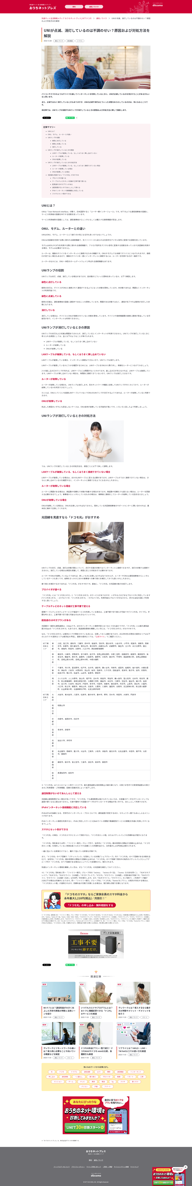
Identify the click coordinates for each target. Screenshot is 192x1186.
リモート (144, 1017)
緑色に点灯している (59, 141)
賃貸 (93, 1081)
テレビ (82, 1081)
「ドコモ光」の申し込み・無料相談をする (90, 905)
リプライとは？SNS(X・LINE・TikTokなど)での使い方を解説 (132, 1050)
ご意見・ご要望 (107, 1167)
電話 (103, 1081)
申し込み (52, 1077)
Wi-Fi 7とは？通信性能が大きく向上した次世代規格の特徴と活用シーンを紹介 (59, 1010)
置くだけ (135, 1081)
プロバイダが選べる (59, 178)
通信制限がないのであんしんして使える (66, 187)
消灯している (57, 147)
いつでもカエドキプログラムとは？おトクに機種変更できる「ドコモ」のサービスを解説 (97, 1010)
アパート (107, 1086)
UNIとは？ (51, 131)
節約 (74, 7)
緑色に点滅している (59, 144)
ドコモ (61, 1072)
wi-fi (98, 1072)
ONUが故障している (59, 159)
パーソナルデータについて (62, 1167)
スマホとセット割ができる (61, 194)
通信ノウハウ (94, 7)
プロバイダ (106, 1077)
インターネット (135, 1072)
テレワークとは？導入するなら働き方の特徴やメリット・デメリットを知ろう (134, 1010)
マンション (58, 1081)
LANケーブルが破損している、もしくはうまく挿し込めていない (74, 153)
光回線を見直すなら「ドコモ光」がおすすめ (63, 175)
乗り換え (93, 1077)
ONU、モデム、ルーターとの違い (59, 134)
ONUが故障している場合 (61, 172)
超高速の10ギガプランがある (62, 184)
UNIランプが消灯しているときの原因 (61, 150)
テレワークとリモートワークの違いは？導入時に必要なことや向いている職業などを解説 (59, 1051)
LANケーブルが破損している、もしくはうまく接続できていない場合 (76, 165)
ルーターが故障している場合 (62, 169)
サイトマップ (134, 1167)
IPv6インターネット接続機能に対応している (67, 190)
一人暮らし (79, 1077)
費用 (108, 1072)
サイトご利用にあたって (94, 1167)
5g (113, 1081)
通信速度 (87, 1072)
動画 (118, 1077)
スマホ (122, 1081)
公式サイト (100, 636)
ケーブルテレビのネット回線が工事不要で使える (69, 181)
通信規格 (65, 1077)
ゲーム (71, 1081)
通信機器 (70, 41)
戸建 (96, 1086)
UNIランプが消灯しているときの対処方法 (62, 162)
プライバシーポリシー (78, 1167)
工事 (141, 1077)
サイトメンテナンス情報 (121, 1167)
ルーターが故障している (60, 156)
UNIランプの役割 (54, 137)
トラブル (79, 41)
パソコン (84, 1086)
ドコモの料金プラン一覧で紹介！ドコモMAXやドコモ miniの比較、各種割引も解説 (97, 1051)
